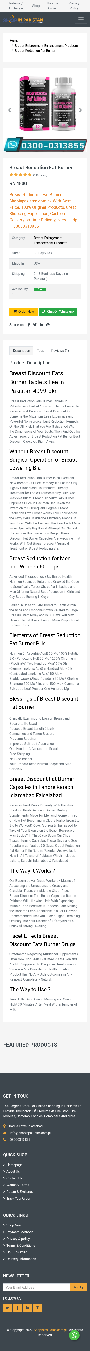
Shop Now (14, 1225)
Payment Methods (19, 1232)
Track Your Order (18, 1198)
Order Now (26, 312)
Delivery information (21, 1259)
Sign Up (78, 1287)
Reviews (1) (60, 351)
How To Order (52, 5)
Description (21, 351)
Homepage (14, 1165)
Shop (36, 6)
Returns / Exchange (16, 5)
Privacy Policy (74, 5)
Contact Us (14, 1178)
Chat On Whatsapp (60, 312)
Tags (40, 351)
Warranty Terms (17, 1185)
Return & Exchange (20, 1192)
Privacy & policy (18, 1239)
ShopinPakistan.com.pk (51, 1330)
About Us (13, 1172)
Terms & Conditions (20, 1245)
